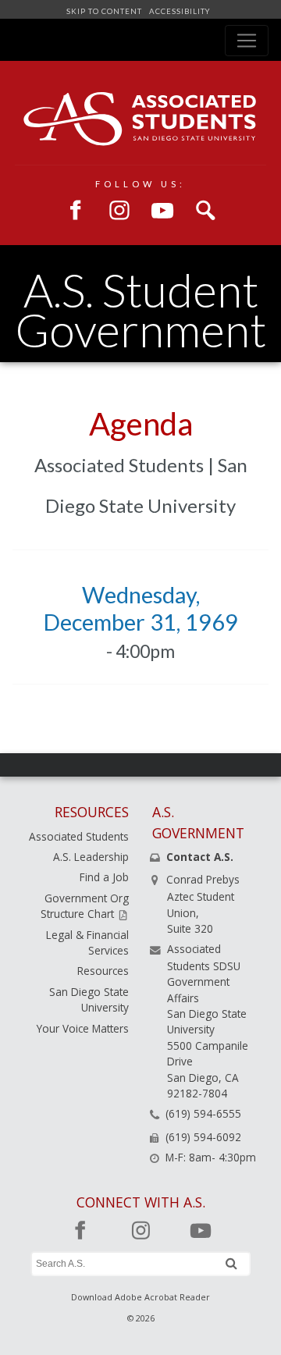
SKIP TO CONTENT (105, 11)
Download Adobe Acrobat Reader (140, 1297)
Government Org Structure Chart (85, 906)
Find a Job (104, 877)
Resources (103, 970)
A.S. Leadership (91, 856)
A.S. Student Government (140, 309)
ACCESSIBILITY (178, 11)
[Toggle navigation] (247, 40)
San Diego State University (89, 999)
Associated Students (79, 836)
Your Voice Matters (83, 1028)
